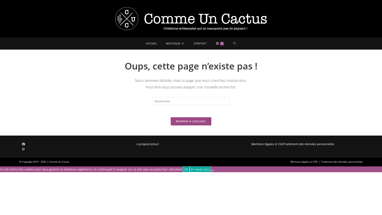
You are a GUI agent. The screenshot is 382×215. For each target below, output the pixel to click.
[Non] (212, 170)
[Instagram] (23, 149)
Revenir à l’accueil (191, 121)
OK (186, 169)
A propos (143, 144)
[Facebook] (23, 144)
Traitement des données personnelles (309, 144)
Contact (154, 144)
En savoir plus (200, 169)
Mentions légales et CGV (267, 144)
